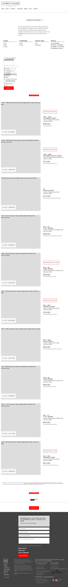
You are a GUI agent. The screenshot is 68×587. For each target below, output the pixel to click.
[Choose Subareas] (9, 60)
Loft (36, 43)
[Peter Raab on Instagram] (8, 577)
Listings (6, 568)
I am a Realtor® (24, 552)
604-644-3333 (40, 567)
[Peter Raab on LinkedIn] (6, 577)
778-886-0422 (54, 567)
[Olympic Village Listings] (10, 4)
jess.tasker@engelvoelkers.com (59, 568)
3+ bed (5, 46)
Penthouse (38, 45)
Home (2, 8)
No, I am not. (23, 548)
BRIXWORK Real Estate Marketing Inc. (21, 573)
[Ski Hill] (10, 77)
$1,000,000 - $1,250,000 (57, 46)
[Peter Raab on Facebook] (4, 577)
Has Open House (10, 81)
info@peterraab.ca (41, 568)
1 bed (4, 43)
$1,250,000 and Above (57, 48)
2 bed (4, 45)
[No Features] (10, 74)
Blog (30, 8)
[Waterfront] (10, 76)
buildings (20, 8)
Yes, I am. (22, 550)
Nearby (26, 8)
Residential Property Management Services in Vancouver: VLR (42, 581)
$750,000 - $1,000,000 (57, 45)
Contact (35, 8)
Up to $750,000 (55, 43)
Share (36, 499)
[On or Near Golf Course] (10, 79)
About (7, 8)
